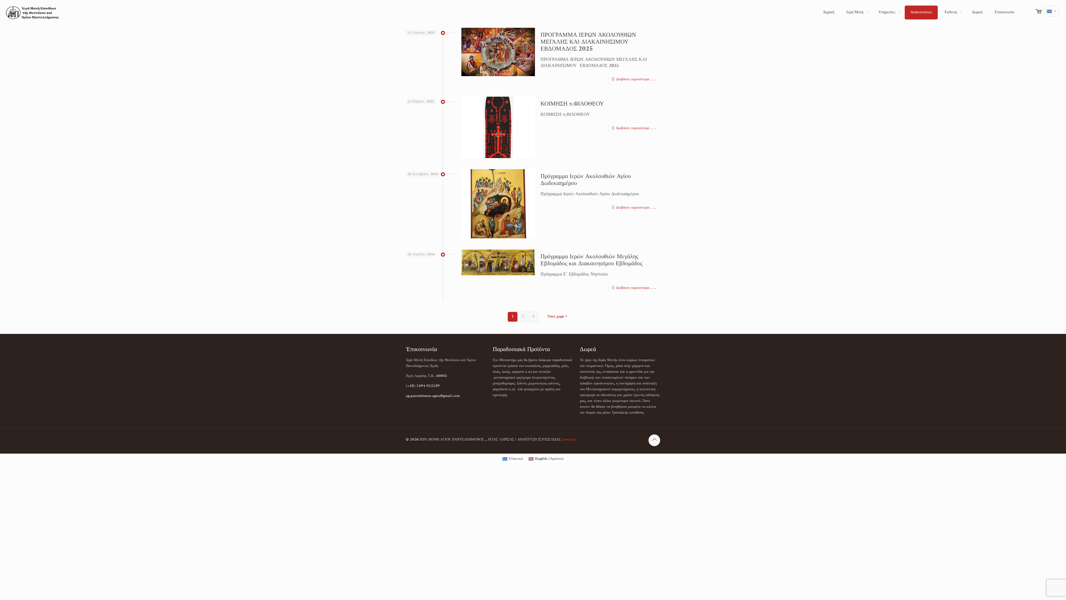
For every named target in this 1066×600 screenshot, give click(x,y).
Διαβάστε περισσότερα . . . (636, 79)
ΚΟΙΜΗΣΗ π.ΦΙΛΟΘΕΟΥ (572, 104)
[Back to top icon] (654, 440)
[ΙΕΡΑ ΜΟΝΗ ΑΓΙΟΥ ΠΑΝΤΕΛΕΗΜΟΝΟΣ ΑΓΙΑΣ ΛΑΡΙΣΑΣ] (32, 12)
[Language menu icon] (1051, 11)
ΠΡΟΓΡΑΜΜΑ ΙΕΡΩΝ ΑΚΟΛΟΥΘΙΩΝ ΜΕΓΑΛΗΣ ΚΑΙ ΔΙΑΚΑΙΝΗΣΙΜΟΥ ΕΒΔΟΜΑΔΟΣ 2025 (588, 42)
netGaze (568, 439)
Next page (555, 316)
